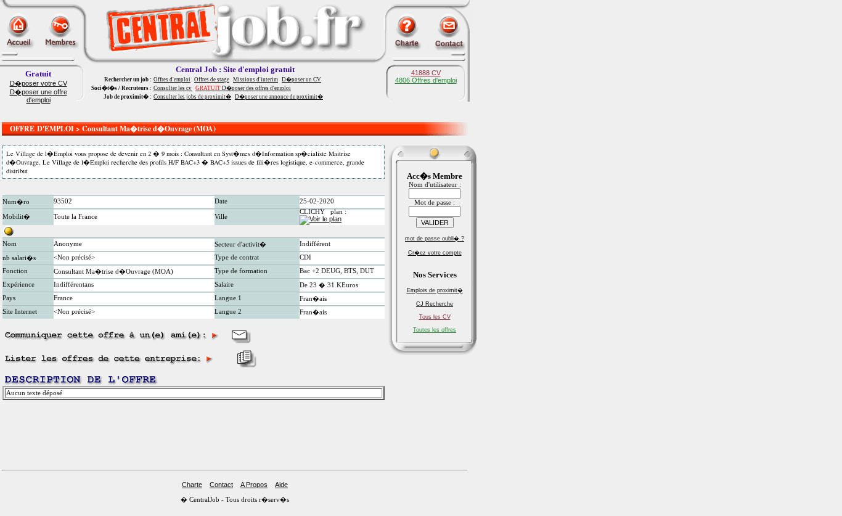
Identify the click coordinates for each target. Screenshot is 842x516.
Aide (281, 484)
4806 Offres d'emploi (426, 80)
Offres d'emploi (171, 79)
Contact (221, 484)
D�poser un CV (301, 79)
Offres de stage (211, 79)
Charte (192, 484)
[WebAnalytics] (24, 512)
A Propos (254, 484)
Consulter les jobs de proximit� (192, 97)
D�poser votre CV (38, 83)
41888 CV (426, 72)
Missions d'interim (255, 79)
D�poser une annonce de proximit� (279, 97)
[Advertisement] (234, 112)
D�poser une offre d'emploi (38, 96)
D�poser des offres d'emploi (243, 88)
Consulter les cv (172, 88)
